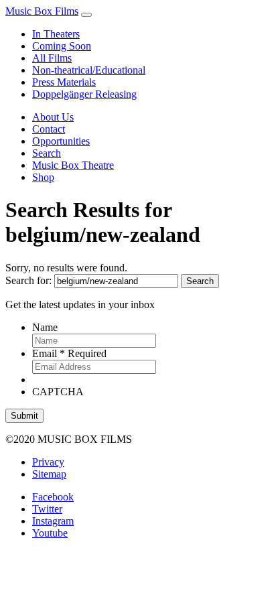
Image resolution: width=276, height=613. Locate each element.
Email (69, 353)
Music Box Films (41, 11)
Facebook (53, 496)
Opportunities (61, 141)
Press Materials (64, 82)
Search (46, 153)
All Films (52, 58)
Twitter (47, 509)
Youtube (50, 533)
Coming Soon (61, 46)
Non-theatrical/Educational (88, 70)
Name (45, 327)
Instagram (53, 521)
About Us (53, 117)
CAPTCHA (58, 391)
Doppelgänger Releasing (84, 94)
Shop (43, 177)
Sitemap (49, 474)
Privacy (48, 462)
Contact (48, 129)
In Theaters (56, 34)
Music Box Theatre (73, 165)
